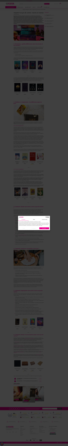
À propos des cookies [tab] (44, 219)
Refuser (24, 228)
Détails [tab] (34, 219)
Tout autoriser (44, 228)
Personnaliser (34, 228)
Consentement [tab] (23, 219)
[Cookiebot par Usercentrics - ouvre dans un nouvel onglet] (46, 217)
